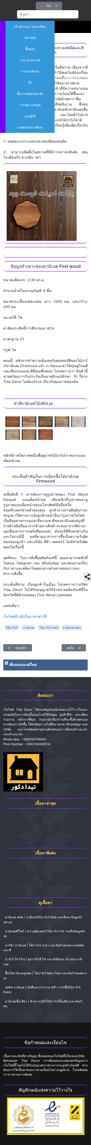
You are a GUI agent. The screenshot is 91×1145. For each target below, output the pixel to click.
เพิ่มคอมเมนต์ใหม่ (23, 664)
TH (48, 6)
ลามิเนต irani (72, 627)
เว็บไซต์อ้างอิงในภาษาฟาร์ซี (25, 616)
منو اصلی (71, 77)
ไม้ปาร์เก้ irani (48, 627)
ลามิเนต (28, 627)
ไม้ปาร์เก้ (12, 627)
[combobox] (47, 14)
